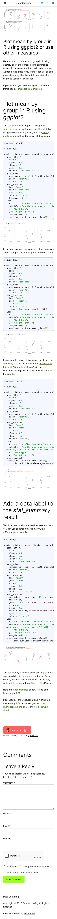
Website (7, 838)
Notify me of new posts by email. (23, 872)
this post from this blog (30, 88)
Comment (9, 782)
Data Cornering (24, 3)
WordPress (29, 913)
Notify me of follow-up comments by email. (28, 866)
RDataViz (34, 735)
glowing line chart (19, 706)
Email (6, 826)
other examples (20, 689)
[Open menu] (4, 3)
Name (7, 813)
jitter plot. (49, 68)
